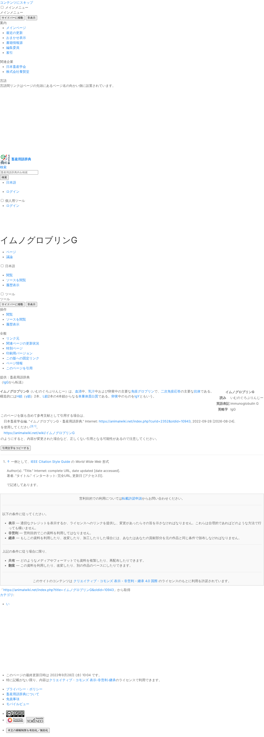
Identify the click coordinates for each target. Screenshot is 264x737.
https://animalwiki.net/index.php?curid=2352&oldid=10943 (145, 421)
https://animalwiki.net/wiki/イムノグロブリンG (39, 433)
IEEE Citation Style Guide (50, 461)
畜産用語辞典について (22, 694)
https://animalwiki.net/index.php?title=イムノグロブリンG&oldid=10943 (58, 590)
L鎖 (45, 396)
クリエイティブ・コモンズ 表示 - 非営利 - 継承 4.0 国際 (115, 581)
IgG (6, 382)
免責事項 (12, 699)
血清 (78, 391)
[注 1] (33, 426)
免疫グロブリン (142, 391)
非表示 (31, 17)
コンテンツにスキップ (16, 2)
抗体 (197, 391)
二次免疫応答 (171, 391)
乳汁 (91, 391)
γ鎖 (28, 396)
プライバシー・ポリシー (24, 689)
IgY (137, 396)
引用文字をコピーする (15, 448)
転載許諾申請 (132, 498)
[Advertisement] (124, 121)
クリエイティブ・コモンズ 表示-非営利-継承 (82, 680)
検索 (4, 177)
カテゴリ (6, 595)
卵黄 (114, 396)
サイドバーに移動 (12, 17)
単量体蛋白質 (88, 396)
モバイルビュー (17, 704)
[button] (2, 7)
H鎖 (19, 396)
